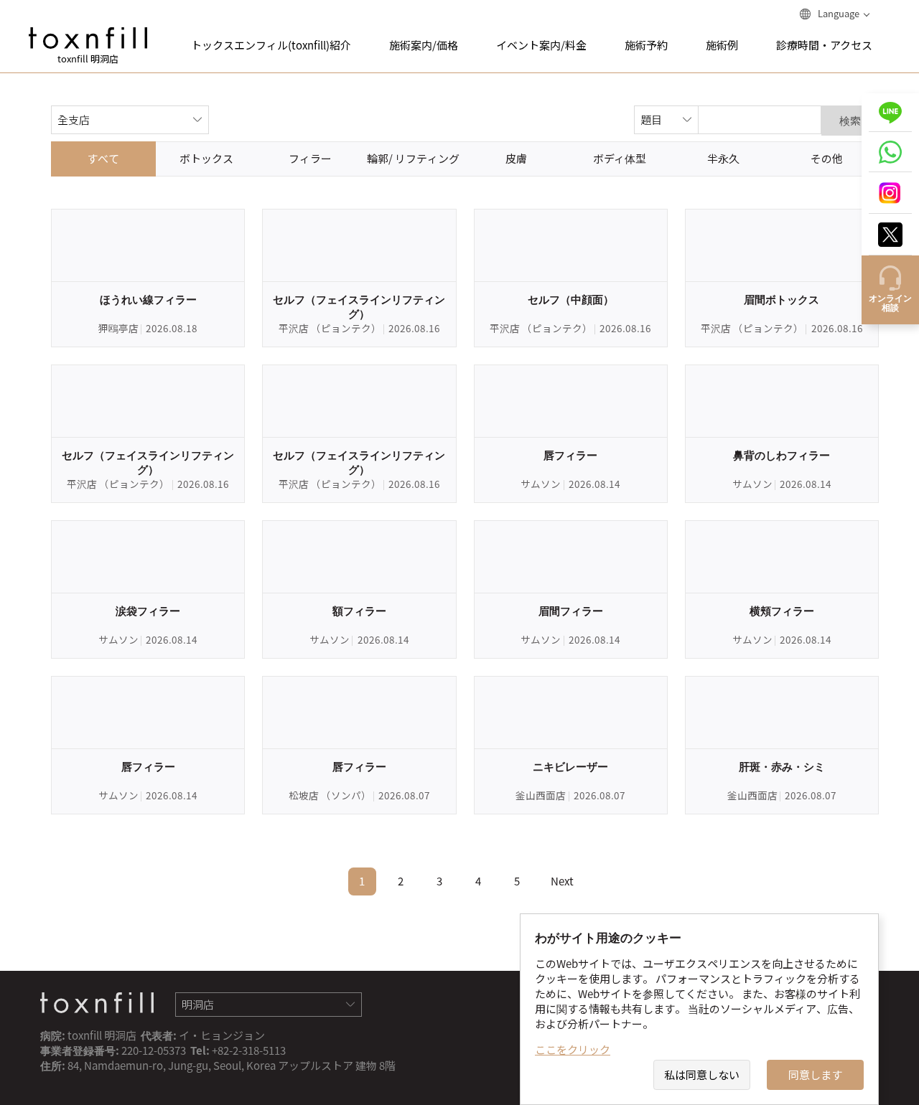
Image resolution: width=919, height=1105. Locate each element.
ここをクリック (572, 1050)
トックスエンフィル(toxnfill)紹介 (271, 45)
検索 (850, 120)
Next (562, 881)
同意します (815, 1075)
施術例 (722, 45)
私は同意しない (702, 1075)
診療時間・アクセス (824, 45)
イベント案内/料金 (541, 45)
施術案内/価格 (423, 45)
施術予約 (646, 45)
